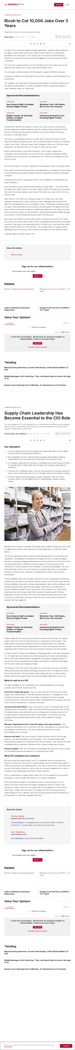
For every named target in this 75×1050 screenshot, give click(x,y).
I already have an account (37, 347)
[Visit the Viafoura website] (66, 332)
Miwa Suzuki (9, 37)
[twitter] (37, 44)
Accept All (66, 1046)
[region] (37, 327)
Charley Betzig (9, 434)
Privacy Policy (8, 1046)
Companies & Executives (12, 15)
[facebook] (31, 44)
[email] (44, 44)
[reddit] (41, 44)
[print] (70, 44)
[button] (5, 4)
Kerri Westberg (21, 434)
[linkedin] (34, 44)
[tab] (9, 323)
